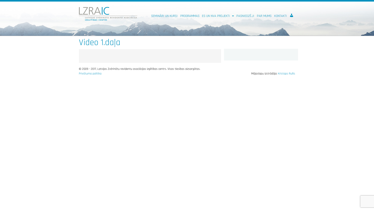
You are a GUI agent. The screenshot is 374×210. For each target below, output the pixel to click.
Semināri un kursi (164, 16)
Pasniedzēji (245, 16)
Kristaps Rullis (286, 74)
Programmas (189, 16)
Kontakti (280, 16)
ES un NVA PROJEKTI (216, 16)
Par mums (264, 16)
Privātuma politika (90, 74)
